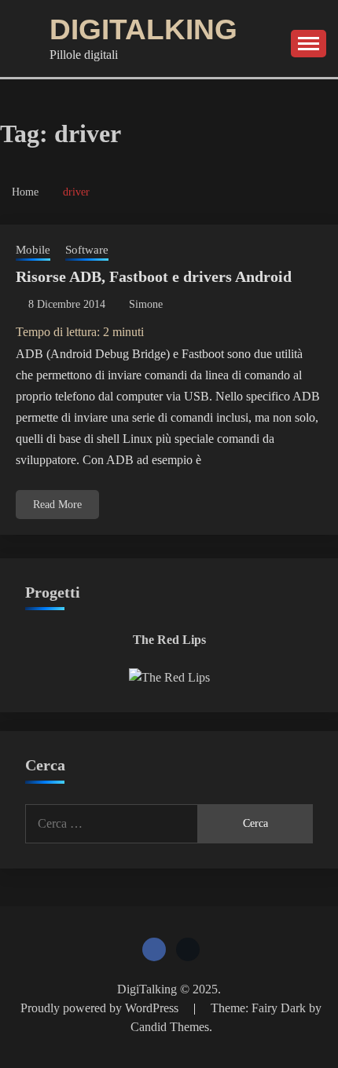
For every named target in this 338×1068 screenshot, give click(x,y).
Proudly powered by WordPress (101, 1008)
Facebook (154, 949)
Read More (57, 504)
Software (86, 249)
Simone (146, 304)
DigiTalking (143, 29)
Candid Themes (169, 1026)
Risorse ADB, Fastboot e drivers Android (154, 276)
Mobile (33, 249)
